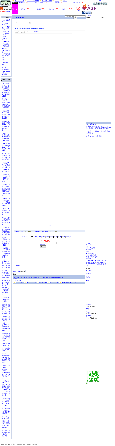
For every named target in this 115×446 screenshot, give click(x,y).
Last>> (76, 237)
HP (32, 277)
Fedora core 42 (19, 1)
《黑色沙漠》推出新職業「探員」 (6, 299)
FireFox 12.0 (43, 283)
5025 (43, 237)
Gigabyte (60, 277)
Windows (5, 73)
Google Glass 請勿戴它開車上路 (95, 262)
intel (21, 277)
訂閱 (87, 251)
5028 (55, 237)
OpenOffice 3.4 (54, 283)
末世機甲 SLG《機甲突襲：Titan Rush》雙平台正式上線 (6, 221)
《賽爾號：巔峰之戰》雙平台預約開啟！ (6, 318)
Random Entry (91, 124)
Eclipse (65, 1)
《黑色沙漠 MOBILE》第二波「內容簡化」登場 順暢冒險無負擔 (6, 263)
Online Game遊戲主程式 (6, 62)
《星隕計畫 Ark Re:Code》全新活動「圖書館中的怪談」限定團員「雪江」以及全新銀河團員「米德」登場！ (6, 388)
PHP (63, 283)
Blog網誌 (4, 48)
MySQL (67, 283)
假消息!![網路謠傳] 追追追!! (6, 55)
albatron (51, 277)
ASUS (39, 277)
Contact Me (89, 245)
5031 (67, 237)
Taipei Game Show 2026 (6, 27)
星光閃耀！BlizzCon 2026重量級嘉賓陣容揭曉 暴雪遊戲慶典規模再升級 (6, 103)
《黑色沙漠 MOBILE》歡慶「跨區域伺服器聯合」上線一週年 (6, 137)
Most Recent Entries (5, 80)
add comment (19, 231)
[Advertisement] (91, 46)
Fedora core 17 (31, 283)
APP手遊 (5, 41)
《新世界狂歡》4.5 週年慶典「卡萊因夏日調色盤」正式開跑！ (6, 114)
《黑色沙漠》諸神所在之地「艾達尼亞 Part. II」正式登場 (6, 178)
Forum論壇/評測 (34, 31)
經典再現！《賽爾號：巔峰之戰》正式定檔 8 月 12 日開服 (6, 241)
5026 (47, 237)
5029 (59, 237)
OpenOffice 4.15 (47, 1)
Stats (87, 246)
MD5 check (16, 271)
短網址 (88, 277)
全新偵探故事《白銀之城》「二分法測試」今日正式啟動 (6, 347)
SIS (24, 277)
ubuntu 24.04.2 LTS (33, 1)
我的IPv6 (89, 270)
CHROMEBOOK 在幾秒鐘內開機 (96, 264)
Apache (57, 1)
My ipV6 (8, 11)
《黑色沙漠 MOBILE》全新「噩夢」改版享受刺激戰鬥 (6, 326)
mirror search (90, 123)
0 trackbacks (36, 231)
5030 (63, 237)
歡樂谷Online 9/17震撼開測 (94, 136)
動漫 (4, 29)
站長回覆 (89, 250)
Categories (5, 17)
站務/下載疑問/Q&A (92, 257)
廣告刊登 (89, 258)
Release (17, 265)
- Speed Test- (17, 281)
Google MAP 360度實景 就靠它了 (96, 260)
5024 (39, 237)
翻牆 (87, 280)
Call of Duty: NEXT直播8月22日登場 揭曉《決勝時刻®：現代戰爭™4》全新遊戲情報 (6, 422)
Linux (81, 283)
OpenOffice (6, 71)
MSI (26, 277)
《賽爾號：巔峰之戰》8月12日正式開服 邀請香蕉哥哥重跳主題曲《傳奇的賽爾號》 (6, 190)
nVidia (17, 277)
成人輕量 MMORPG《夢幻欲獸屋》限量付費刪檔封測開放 (6, 274)
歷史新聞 (4, 74)
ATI (14, 277)
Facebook (96, 1)
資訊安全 (89, 274)
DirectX (15, 278)
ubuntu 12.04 (20, 283)
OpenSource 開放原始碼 (6, 68)
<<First (22, 237)
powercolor (45, 277)
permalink (45, 231)
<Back (27, 237)
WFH (100, 1)
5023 (35, 237)
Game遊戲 (5, 43)
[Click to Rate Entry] (50, 231)
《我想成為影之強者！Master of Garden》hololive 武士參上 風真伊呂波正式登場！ (6, 372)
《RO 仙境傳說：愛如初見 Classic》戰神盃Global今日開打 (6, 147)
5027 (51, 237)
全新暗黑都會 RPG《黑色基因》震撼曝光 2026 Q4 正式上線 (6, 337)
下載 (3, 59)
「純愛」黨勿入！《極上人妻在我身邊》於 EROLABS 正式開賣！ (6, 401)
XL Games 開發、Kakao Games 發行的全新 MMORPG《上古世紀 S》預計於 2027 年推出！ (6, 287)
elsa (29, 277)
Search (88, 16)
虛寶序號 (5, 45)
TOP (49, 225)
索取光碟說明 (90, 253)
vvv (87, 265)
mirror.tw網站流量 (91, 255)
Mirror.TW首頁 (90, 248)
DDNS (78, 10)
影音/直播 (5, 31)
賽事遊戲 (5, 33)
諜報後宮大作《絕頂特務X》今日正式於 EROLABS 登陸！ (6, 202)
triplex (56, 277)
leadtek (35, 277)
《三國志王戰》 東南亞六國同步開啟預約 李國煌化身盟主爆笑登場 (6, 231)
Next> (72, 237)
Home (88, 243)
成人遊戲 (5, 47)
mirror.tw (88, 304)
